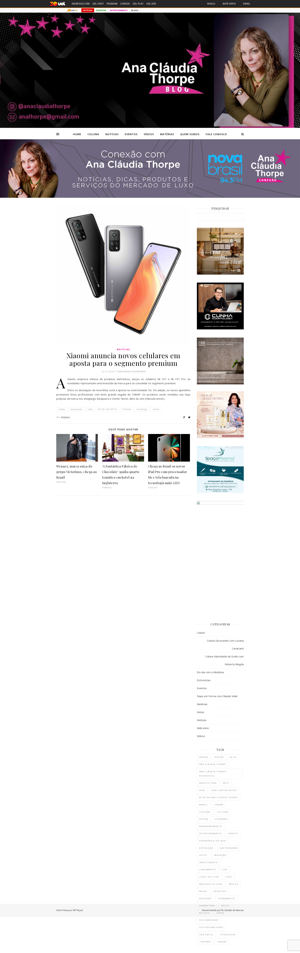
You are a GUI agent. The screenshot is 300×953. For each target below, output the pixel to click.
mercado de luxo (211, 884)
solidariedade (209, 920)
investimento (208, 862)
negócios (220, 891)
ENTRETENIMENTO (119, 10)
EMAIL (246, 3)
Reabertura (207, 905)
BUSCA (211, 3)
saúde (220, 913)
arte (226, 783)
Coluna (93, 134)
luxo (228, 876)
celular (62, 409)
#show (219, 757)
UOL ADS (151, 3)
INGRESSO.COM (81, 3)
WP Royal (78, 910)
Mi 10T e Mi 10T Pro (107, 409)
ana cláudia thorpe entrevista (212, 773)
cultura (222, 812)
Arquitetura (208, 783)
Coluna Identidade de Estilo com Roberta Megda (224, 660)
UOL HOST (98, 3)
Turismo (205, 941)
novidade (205, 898)
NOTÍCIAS (87, 10)
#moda (203, 757)
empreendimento (210, 826)
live (225, 869)
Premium (127, 409)
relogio (204, 913)
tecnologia (142, 409)
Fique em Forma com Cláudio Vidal (217, 696)
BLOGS (134, 10)
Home (77, 134)
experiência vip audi (212, 840)
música (233, 884)
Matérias (167, 134)
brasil (203, 804)
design (203, 819)
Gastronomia (229, 848)
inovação (220, 855)
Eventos (131, 134)
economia (221, 819)
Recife (225, 905)
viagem (221, 941)
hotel (203, 855)
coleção (205, 812)
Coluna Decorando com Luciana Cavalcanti (225, 644)
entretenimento (210, 833)
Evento (233, 833)
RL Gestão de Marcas (232, 910)
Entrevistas (204, 680)
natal (203, 891)
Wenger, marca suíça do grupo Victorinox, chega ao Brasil (76, 471)
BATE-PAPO (229, 3)
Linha (90, 409)
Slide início (203, 728)
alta (233, 757)
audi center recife (224, 790)
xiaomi (156, 409)
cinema (218, 804)
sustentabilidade (211, 927)
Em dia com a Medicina (210, 672)
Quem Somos (189, 134)
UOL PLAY (138, 3)
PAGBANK (112, 3)
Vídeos (149, 134)
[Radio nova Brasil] (150, 196)
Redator (65, 417)
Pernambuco (226, 898)
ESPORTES (101, 10)
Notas (200, 712)
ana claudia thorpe (212, 764)
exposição (206, 848)
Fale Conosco (216, 134)
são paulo (206, 934)
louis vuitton (209, 876)
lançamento (76, 409)
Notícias (112, 134)
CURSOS (125, 3)
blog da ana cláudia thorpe (218, 797)
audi (202, 790)
